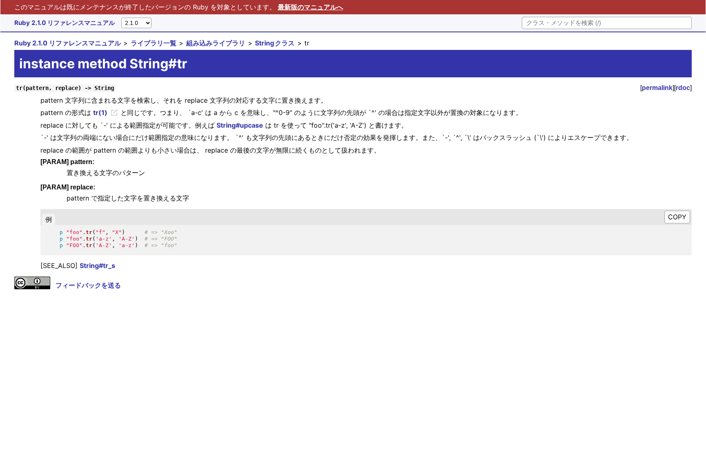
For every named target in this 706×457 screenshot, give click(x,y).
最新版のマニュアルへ (310, 7)
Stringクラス (275, 43)
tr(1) (100, 112)
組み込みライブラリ (215, 43)
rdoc (683, 87)
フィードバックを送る (88, 285)
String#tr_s (97, 265)
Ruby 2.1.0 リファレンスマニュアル (64, 23)
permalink (657, 87)
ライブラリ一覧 (153, 43)
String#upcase (240, 125)
